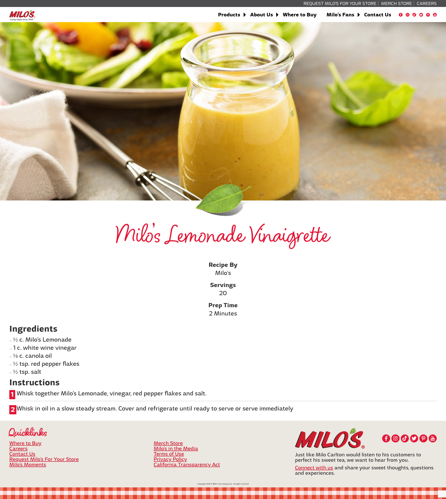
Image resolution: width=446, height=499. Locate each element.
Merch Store (396, 3)
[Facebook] (401, 15)
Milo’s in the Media (176, 448)
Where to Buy (300, 14)
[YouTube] (435, 15)
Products (229, 14)
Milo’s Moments (27, 464)
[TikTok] (414, 15)
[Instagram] (407, 15)
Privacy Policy (170, 459)
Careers (427, 3)
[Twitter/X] (421, 15)
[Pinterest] (428, 15)
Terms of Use (169, 454)
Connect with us (314, 468)
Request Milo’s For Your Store (339, 3)
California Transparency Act (187, 464)
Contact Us (377, 14)
